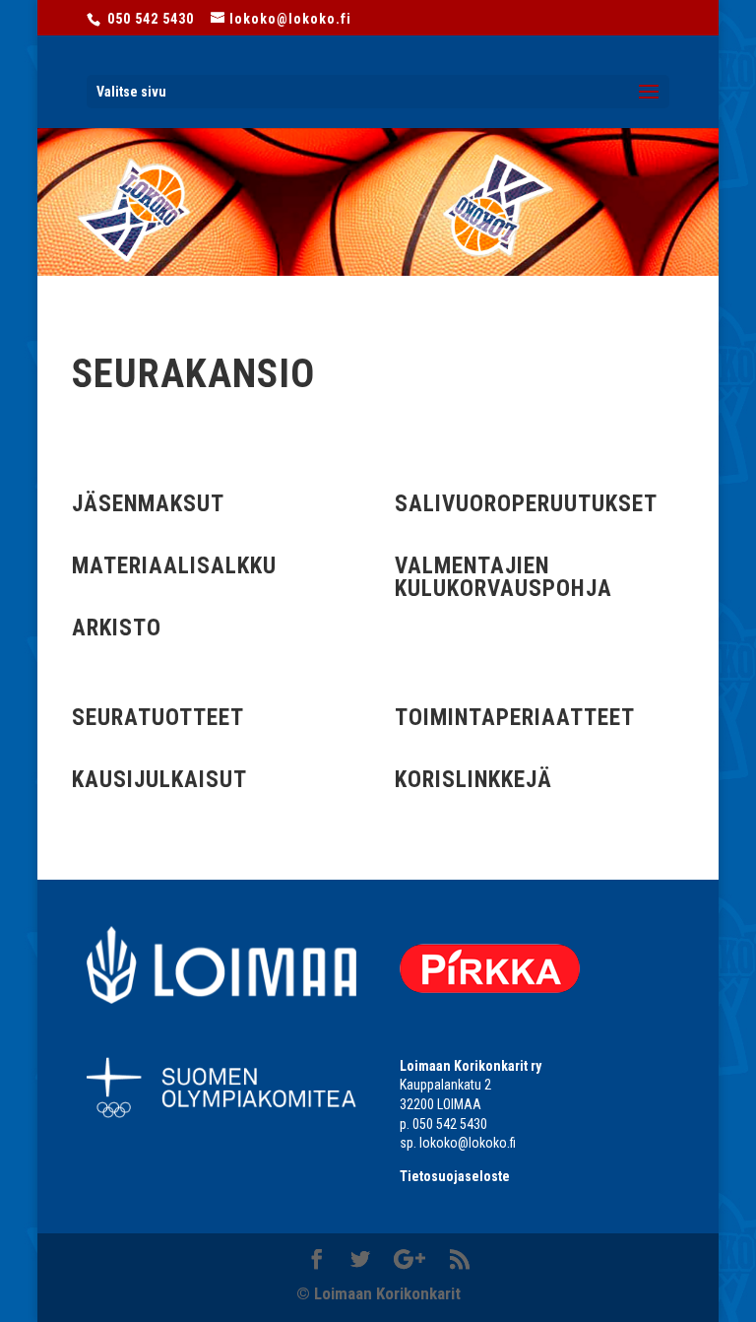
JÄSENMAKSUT (148, 504)
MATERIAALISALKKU (174, 566)
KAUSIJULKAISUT (159, 779)
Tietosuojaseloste (455, 1176)
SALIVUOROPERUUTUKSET (526, 504)
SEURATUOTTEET (158, 717)
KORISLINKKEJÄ (473, 779)
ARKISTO (116, 628)
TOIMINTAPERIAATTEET (515, 717)
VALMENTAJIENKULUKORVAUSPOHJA (503, 577)
